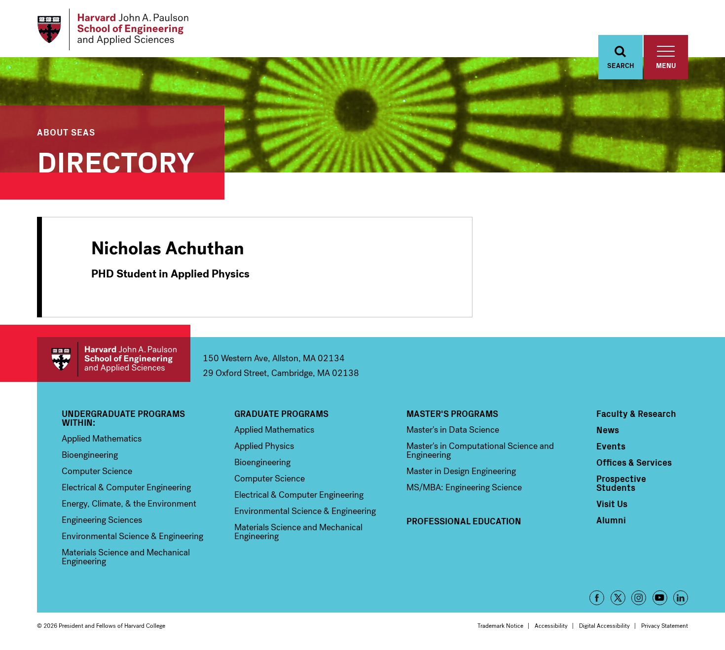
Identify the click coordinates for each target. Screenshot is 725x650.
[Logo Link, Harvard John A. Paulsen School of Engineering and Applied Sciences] (112, 29)
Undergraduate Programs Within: (123, 418)
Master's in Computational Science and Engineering (480, 450)
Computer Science (97, 471)
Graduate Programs (281, 413)
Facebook (596, 597)
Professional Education (463, 520)
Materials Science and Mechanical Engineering (126, 557)
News (607, 429)
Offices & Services (634, 462)
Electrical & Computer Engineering (126, 487)
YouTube (659, 597)
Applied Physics (264, 446)
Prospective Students (621, 483)
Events (610, 446)
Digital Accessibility (604, 626)
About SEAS (66, 132)
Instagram (638, 597)
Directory (116, 160)
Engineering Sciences (102, 519)
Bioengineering (90, 454)
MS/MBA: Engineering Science (464, 487)
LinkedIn (680, 597)
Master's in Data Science (452, 429)
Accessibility (551, 626)
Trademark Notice (500, 626)
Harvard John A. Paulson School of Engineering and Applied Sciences (113, 359)
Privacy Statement (664, 626)
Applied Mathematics (102, 438)
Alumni (611, 519)
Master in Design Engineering (461, 471)
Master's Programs (452, 413)
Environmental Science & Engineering (132, 536)
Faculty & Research (636, 413)
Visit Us (611, 503)
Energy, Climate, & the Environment (129, 503)
